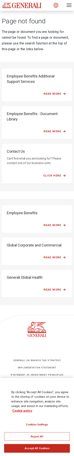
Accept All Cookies (36, 448)
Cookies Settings (37, 424)
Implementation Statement (37, 367)
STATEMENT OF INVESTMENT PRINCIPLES (37, 375)
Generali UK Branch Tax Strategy (37, 360)
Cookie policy (22, 411)
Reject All (37, 436)
